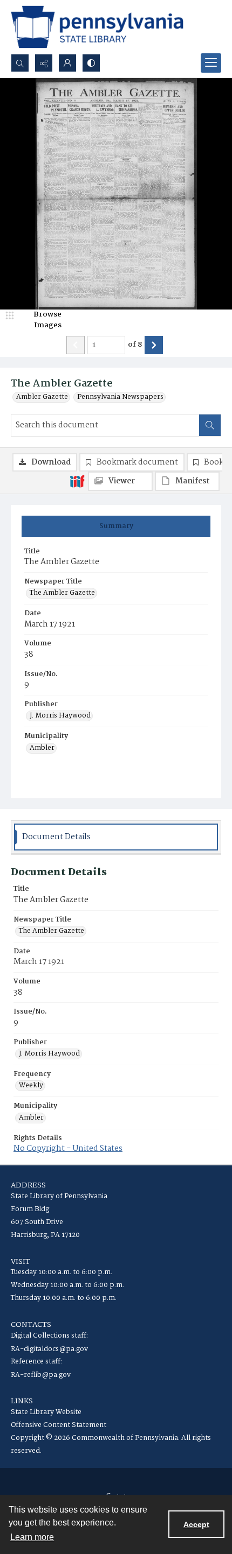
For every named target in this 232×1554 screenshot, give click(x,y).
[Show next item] (154, 345)
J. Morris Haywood (60, 716)
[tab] (116, 526)
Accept (196, 1524)
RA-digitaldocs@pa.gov (49, 1349)
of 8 (135, 345)
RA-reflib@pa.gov (41, 1375)
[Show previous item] (75, 345)
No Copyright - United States (67, 1148)
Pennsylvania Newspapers (120, 397)
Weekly (31, 1085)
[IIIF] (77, 481)
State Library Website (46, 1412)
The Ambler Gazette (62, 593)
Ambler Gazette (42, 397)
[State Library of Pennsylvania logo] (97, 26)
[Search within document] (210, 425)
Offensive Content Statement (58, 1425)
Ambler (42, 748)
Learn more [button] (32, 1537)
